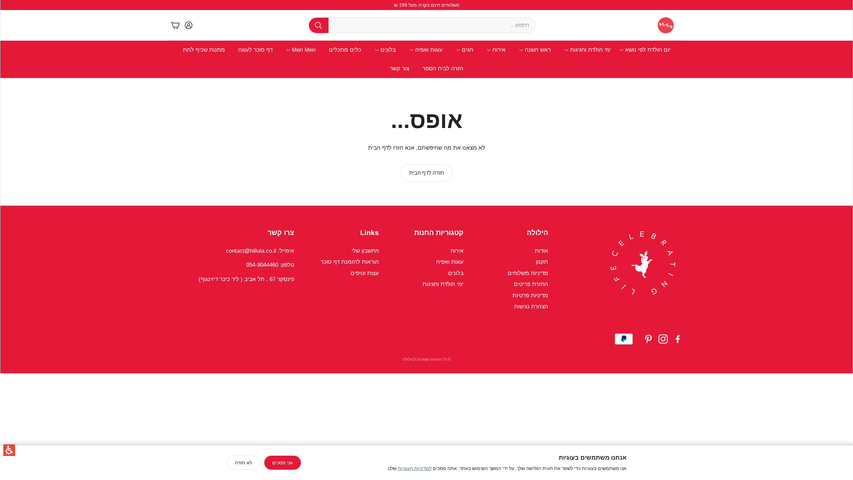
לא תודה (243, 462)
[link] (426, 173)
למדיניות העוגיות (414, 468)
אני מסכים (282, 462)
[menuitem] (644, 50)
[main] (426, 142)
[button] (9, 450)
